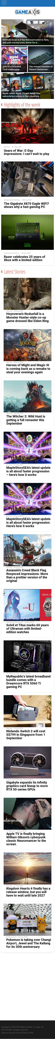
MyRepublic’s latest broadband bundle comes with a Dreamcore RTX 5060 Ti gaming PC (28, 682)
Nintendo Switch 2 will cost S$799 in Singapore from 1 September (25, 734)
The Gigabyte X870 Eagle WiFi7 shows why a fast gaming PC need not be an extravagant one (26, 207)
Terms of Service (8, 1033)
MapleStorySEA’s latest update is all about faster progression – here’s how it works (28, 471)
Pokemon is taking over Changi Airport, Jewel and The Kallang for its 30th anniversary (28, 943)
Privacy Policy (21, 1033)
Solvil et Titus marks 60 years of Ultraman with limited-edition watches (27, 628)
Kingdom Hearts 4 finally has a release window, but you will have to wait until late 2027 (28, 892)
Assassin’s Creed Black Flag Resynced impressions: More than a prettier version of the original (27, 575)
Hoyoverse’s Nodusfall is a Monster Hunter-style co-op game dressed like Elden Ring (27, 317)
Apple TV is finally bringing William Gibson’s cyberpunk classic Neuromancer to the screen (26, 839)
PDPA (31, 1033)
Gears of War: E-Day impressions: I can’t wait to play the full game (26, 154)
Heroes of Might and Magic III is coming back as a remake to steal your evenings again (28, 368)
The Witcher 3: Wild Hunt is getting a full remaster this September (25, 420)
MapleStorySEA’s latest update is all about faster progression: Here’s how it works (28, 522)
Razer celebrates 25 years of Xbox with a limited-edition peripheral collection (24, 260)
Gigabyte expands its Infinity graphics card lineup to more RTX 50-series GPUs (27, 786)
